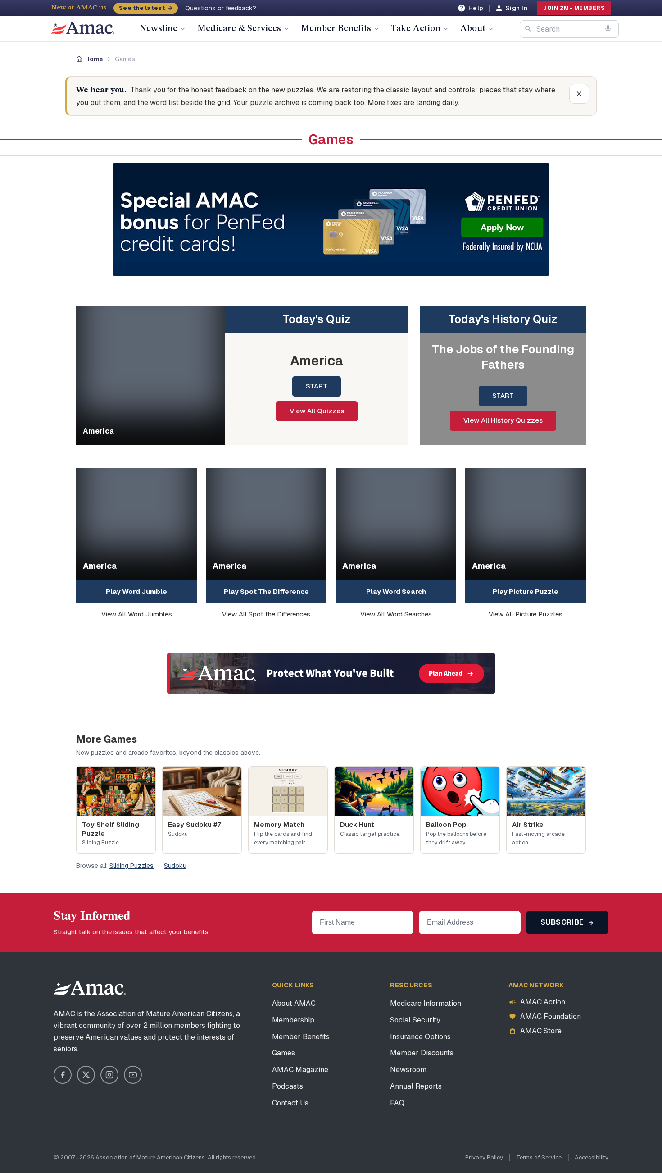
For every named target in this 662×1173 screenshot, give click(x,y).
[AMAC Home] (90, 988)
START (316, 386)
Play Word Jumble (136, 591)
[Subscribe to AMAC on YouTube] (133, 1075)
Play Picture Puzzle (525, 591)
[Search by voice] (608, 29)
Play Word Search (396, 591)
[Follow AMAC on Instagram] (109, 1075)
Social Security (415, 1020)
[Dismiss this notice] (579, 94)
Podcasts (287, 1086)
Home (94, 59)
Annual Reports (416, 1086)
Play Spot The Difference (266, 591)
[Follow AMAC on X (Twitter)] (86, 1075)
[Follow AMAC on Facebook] (63, 1075)
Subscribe (563, 922)
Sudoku (175, 866)
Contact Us (290, 1103)
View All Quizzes (317, 410)
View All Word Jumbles (136, 614)
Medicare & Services (239, 28)
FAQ (397, 1103)
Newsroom (408, 1069)
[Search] (528, 29)
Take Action (415, 28)
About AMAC (294, 1003)
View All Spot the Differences (266, 614)
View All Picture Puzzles (525, 614)
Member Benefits (336, 28)
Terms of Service (539, 1157)
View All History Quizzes (503, 420)
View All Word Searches (396, 614)
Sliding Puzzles (131, 866)
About (472, 28)
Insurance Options (420, 1036)
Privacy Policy (484, 1157)
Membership (293, 1020)
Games (283, 1053)
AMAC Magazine (300, 1069)
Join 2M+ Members (573, 8)
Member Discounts (421, 1053)
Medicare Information (425, 1003)
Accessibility (591, 1157)
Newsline (158, 28)
